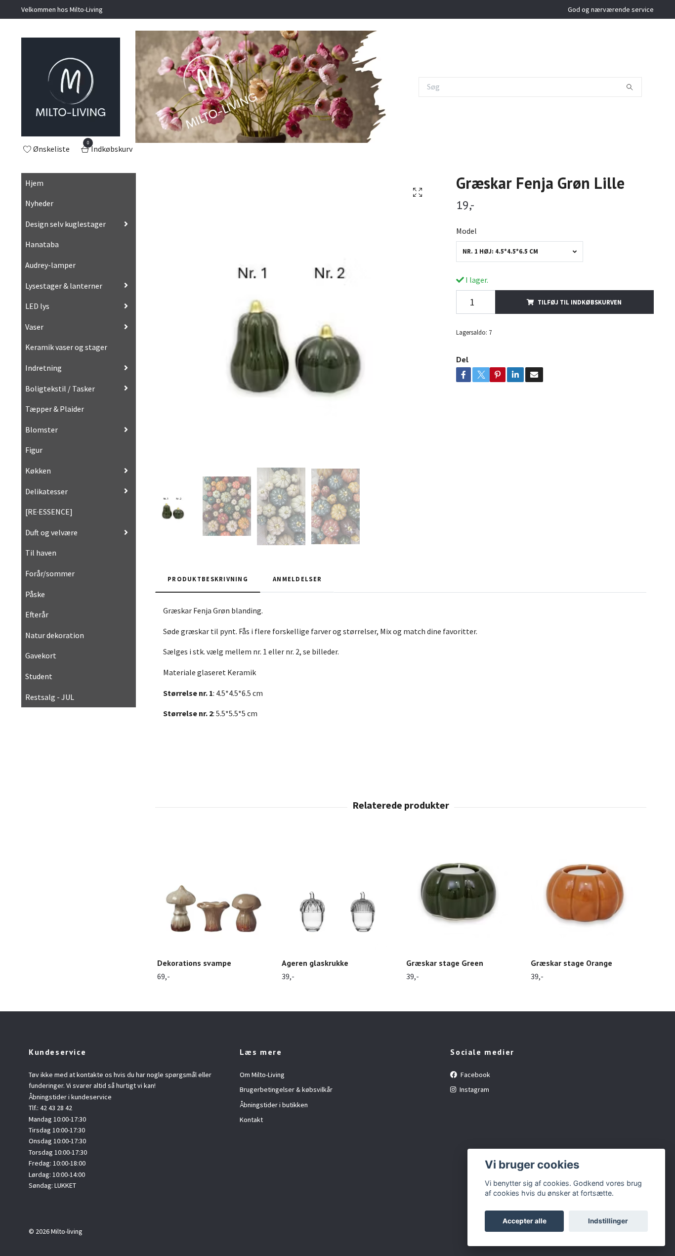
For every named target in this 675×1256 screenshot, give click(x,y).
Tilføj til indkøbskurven (580, 302)
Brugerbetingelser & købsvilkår (286, 1089)
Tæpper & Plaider (54, 409)
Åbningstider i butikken (274, 1104)
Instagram (473, 1089)
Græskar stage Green (444, 963)
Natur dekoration (54, 635)
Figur (33, 450)
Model (466, 231)
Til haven (40, 553)
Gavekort (40, 655)
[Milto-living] (70, 87)
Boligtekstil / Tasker (60, 388)
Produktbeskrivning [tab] (208, 579)
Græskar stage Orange (571, 963)
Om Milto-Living (262, 1074)
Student (38, 676)
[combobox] (519, 251)
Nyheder (39, 203)
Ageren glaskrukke (315, 963)
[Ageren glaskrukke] (338, 893)
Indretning (43, 368)
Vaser (34, 327)
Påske (35, 594)
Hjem (34, 183)
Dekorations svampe (194, 963)
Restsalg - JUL (49, 697)
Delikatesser (46, 491)
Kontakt (251, 1119)
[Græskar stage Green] (462, 893)
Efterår (36, 614)
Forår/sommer (50, 573)
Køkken (38, 471)
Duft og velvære (51, 532)
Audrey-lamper (50, 265)
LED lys (37, 306)
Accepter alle (525, 1221)
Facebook (474, 1074)
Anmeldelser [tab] (297, 579)
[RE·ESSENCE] (49, 512)
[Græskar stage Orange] (587, 893)
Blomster (41, 429)
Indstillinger (608, 1221)
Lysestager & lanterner (63, 286)
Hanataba (42, 244)
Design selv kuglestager (65, 224)
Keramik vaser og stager (66, 347)
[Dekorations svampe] (213, 893)
